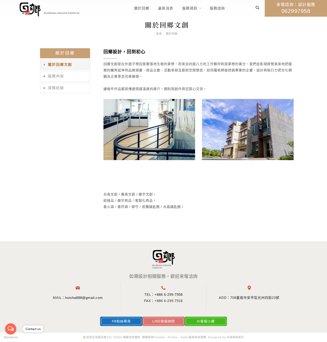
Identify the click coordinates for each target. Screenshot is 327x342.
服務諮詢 (217, 8)
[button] (257, 8)
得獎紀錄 (56, 88)
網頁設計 (238, 337)
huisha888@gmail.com (84, 298)
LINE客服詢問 (163, 321)
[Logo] (50, 9)
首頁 (159, 33)
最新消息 (165, 8)
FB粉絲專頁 (121, 321)
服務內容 (56, 76)
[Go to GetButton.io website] (11, 337)
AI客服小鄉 (206, 321)
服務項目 (189, 8)
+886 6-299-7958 (169, 294)
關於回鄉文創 (60, 64)
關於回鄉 (141, 8)
